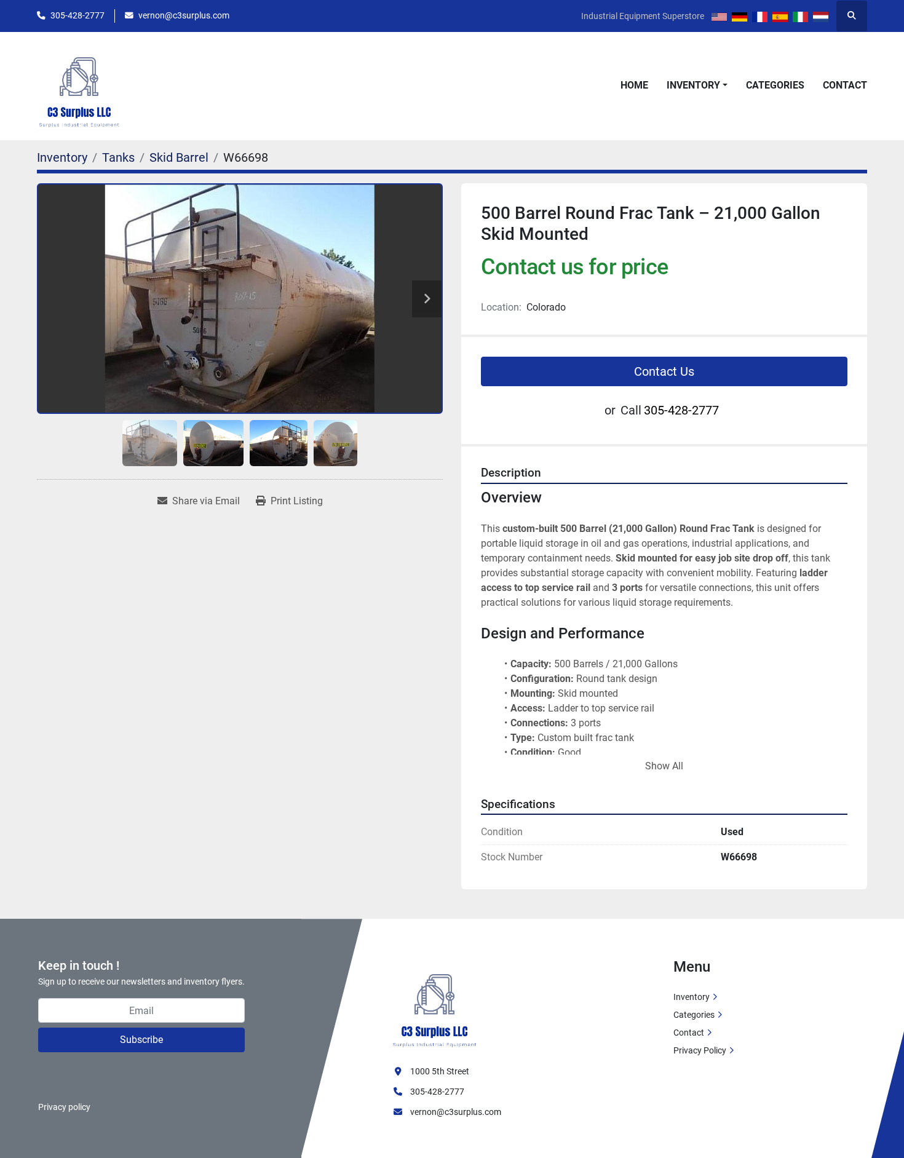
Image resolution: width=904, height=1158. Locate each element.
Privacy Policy (699, 1050)
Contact (845, 85)
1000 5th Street (439, 1071)
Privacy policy (64, 1107)
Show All (664, 766)
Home (634, 85)
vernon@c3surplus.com (183, 15)
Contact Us (664, 371)
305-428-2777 (77, 15)
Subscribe (141, 1039)
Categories (775, 85)
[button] (697, 85)
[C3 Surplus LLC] (435, 1004)
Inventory (693, 85)
